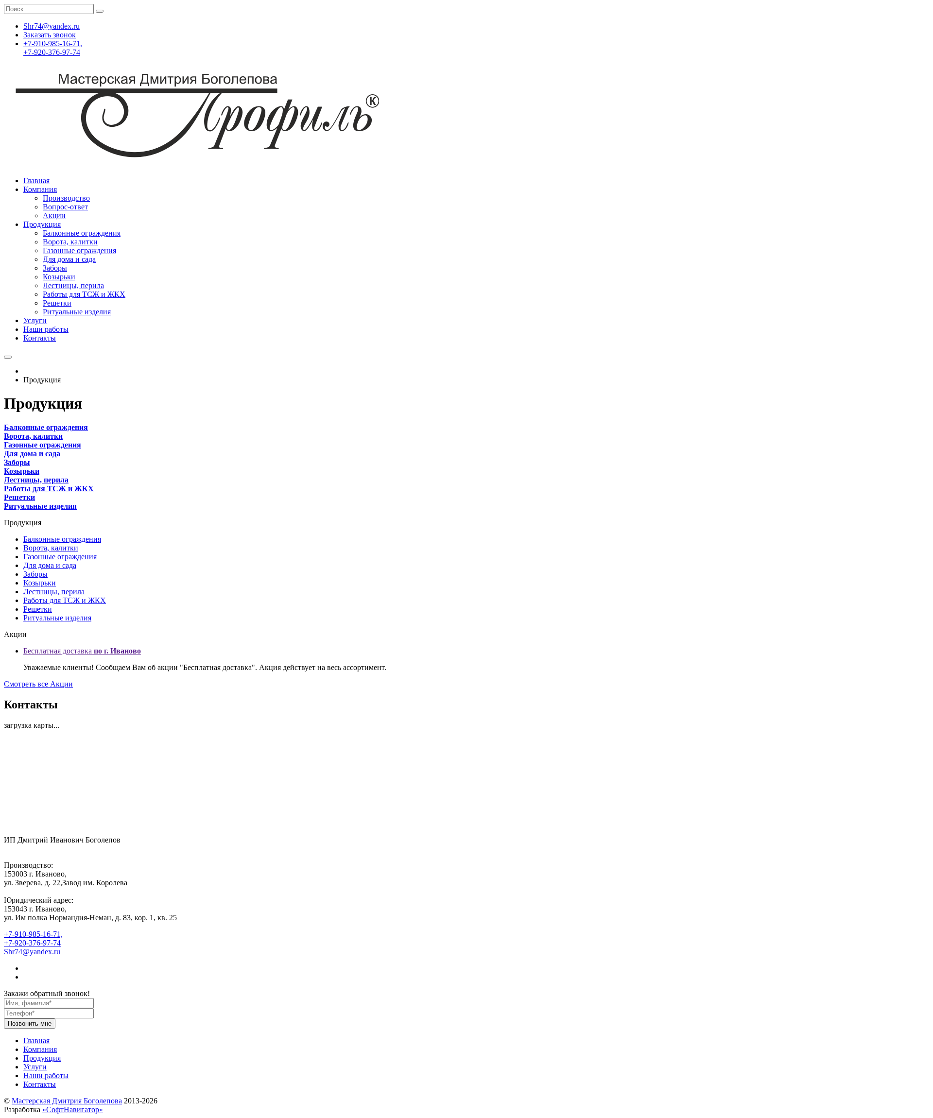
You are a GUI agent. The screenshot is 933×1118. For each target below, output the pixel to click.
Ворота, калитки (70, 242)
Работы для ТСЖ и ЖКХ (84, 294)
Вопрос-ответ (65, 207)
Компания (40, 189)
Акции (54, 215)
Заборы (55, 268)
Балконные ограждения (82, 233)
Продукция (42, 224)
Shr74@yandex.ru (32, 951)
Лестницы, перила (73, 285)
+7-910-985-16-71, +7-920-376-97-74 (52, 47)
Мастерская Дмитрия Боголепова (67, 1101)
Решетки (57, 303)
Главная (36, 180)
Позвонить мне (30, 1023)
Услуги (35, 320)
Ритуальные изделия (77, 312)
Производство (66, 198)
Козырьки (59, 277)
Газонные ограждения (79, 250)
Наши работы (46, 329)
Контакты (39, 338)
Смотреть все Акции (38, 684)
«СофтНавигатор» (72, 1109)
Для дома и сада (69, 259)
